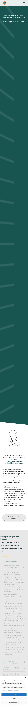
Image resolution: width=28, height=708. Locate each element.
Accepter (14, 694)
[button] (26, 678)
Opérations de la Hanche (14, 517)
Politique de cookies (13, 706)
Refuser (14, 698)
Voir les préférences (14, 702)
